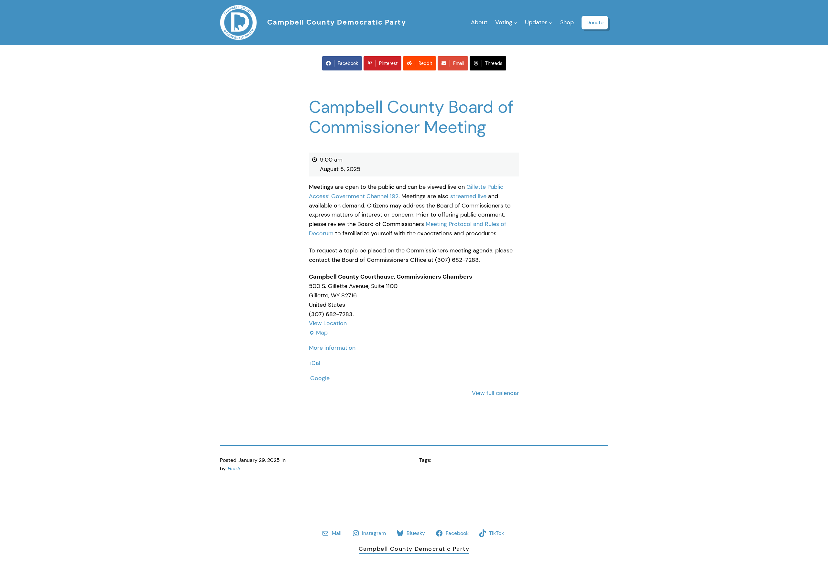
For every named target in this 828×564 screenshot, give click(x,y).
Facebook (348, 63)
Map (318, 333)
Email (458, 63)
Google (320, 378)
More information (332, 348)
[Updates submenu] (550, 22)
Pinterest (388, 63)
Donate (595, 22)
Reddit (425, 63)
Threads (493, 63)
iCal (315, 363)
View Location (328, 323)
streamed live (468, 196)
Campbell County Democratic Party (336, 22)
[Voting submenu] (515, 22)
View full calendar (495, 393)
